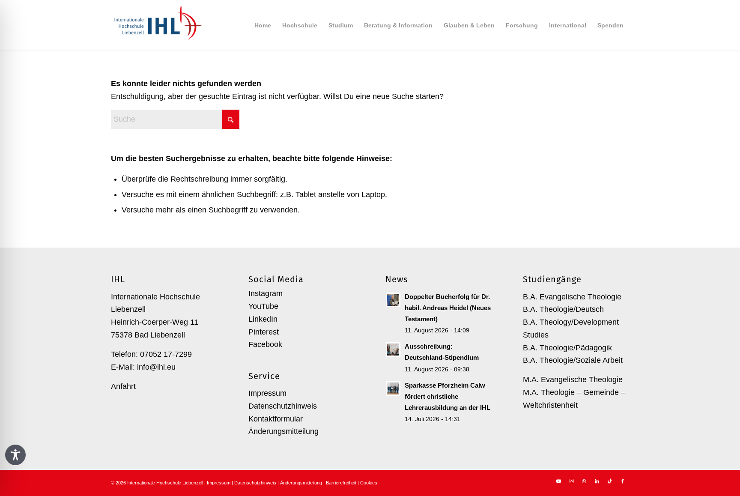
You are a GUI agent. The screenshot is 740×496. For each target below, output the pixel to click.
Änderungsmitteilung (283, 431)
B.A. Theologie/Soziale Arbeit (573, 360)
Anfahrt (123, 386)
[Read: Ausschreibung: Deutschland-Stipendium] (393, 349)
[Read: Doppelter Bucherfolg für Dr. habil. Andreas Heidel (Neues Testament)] (393, 300)
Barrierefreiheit (341, 482)
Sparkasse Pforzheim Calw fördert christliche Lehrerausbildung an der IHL (447, 396)
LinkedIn (263, 319)
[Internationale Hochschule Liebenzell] (156, 25)
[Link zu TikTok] (609, 481)
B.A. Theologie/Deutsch (563, 309)
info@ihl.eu (156, 367)
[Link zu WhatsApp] (584, 481)
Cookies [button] (368, 482)
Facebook (265, 344)
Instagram (265, 293)
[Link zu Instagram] (571, 481)
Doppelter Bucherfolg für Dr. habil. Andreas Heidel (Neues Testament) (448, 308)
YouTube (263, 306)
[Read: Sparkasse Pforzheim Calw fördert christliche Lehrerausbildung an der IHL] (393, 388)
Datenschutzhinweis (282, 406)
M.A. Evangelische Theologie (573, 379)
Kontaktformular (275, 419)
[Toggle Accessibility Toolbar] (15, 455)
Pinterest (263, 332)
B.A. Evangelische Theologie (572, 297)
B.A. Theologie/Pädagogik (567, 348)
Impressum (267, 393)
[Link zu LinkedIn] (597, 481)
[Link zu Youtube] (558, 481)
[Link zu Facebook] (622, 481)
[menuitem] (263, 25)
